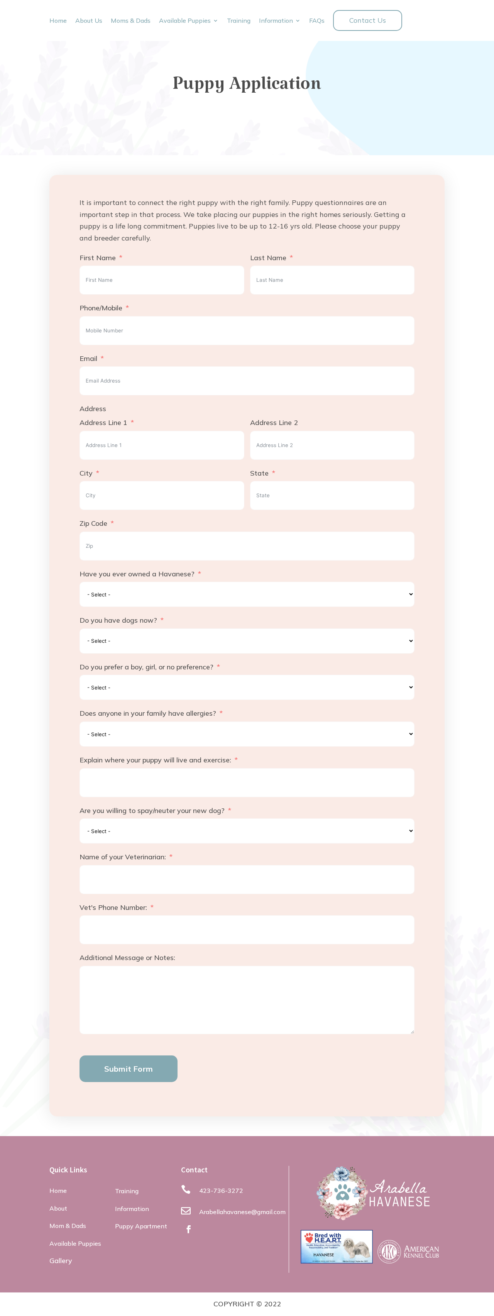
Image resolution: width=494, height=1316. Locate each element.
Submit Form (128, 1069)
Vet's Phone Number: (113, 907)
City (86, 473)
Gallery (60, 1260)
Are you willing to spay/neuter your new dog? (152, 810)
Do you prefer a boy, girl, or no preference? (146, 666)
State (259, 473)
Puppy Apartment (141, 1226)
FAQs (317, 21)
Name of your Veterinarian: (123, 856)
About (58, 1208)
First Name (98, 257)
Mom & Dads (67, 1226)
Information (276, 21)
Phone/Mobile (101, 307)
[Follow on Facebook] (188, 1229)
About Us (88, 21)
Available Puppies (185, 21)
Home (58, 21)
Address (93, 408)
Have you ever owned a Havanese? (137, 573)
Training (238, 21)
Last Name (268, 257)
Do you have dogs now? (118, 620)
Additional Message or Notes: (127, 957)
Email (88, 358)
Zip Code (93, 523)
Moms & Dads (131, 21)
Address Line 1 (103, 422)
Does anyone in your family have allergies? (148, 713)
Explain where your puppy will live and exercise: (155, 759)
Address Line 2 (274, 422)
